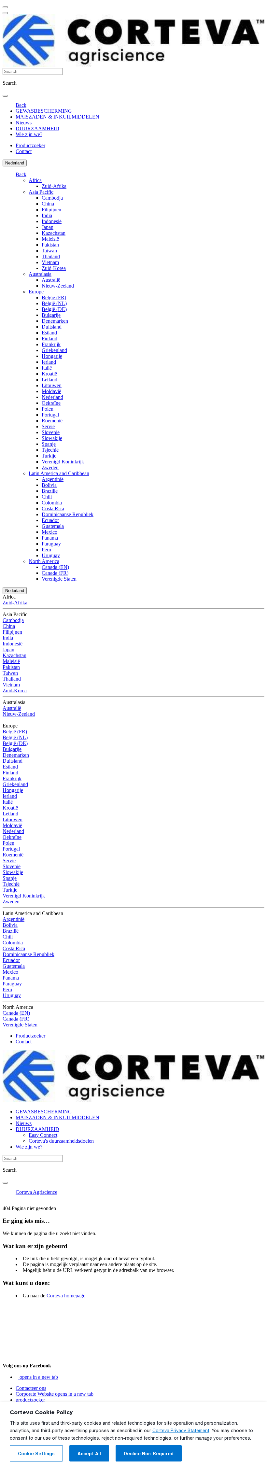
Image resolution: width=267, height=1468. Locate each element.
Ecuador (50, 520)
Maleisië (50, 239)
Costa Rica (53, 508)
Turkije (49, 456)
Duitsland (52, 327)
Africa (35, 180)
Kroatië (49, 373)
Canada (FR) (55, 573)
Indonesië (52, 221)
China (48, 203)
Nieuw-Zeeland (58, 286)
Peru (46, 549)
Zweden (50, 467)
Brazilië (50, 491)
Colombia (52, 502)
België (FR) (54, 297)
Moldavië (51, 391)
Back (21, 105)
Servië (48, 426)
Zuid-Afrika (54, 186)
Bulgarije (51, 315)
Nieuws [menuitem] (24, 122)
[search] (5, 96)
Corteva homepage (66, 1295)
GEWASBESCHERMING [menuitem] (44, 111)
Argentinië (52, 479)
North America (44, 561)
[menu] (5, 7)
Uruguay (51, 555)
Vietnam (50, 262)
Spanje (49, 444)
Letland (49, 379)
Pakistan (50, 244)
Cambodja (52, 198)
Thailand (51, 256)
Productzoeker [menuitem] (30, 145)
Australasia (40, 274)
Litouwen (52, 385)
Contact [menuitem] (24, 151)
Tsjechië (50, 450)
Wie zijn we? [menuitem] (29, 134)
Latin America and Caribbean (59, 473)
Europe (36, 291)
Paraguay (51, 543)
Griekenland (54, 350)
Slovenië (51, 432)
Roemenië (52, 420)
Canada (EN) (55, 567)
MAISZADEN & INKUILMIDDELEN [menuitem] (57, 117)
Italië (47, 368)
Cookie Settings (36, 1453)
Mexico (49, 532)
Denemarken (55, 321)
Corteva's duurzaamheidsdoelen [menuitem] (61, 1141)
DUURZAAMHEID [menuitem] (37, 128)
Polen (47, 409)
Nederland (14, 163)
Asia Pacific (41, 192)
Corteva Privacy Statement (180, 1430)
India (47, 215)
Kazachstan (53, 233)
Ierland (49, 362)
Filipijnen (51, 209)
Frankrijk (51, 344)
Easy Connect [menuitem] (43, 1135)
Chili (47, 497)
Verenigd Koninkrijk (63, 461)
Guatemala (53, 526)
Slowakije (52, 438)
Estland (49, 332)
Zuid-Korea (54, 268)
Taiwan (49, 250)
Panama (50, 538)
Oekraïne (51, 403)
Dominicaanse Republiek (67, 514)
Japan (47, 227)
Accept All (89, 1453)
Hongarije (52, 356)
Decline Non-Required (149, 1453)
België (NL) (54, 303)
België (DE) (54, 309)
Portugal (50, 414)
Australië (51, 280)
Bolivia (49, 485)
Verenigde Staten (59, 579)
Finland (49, 338)
